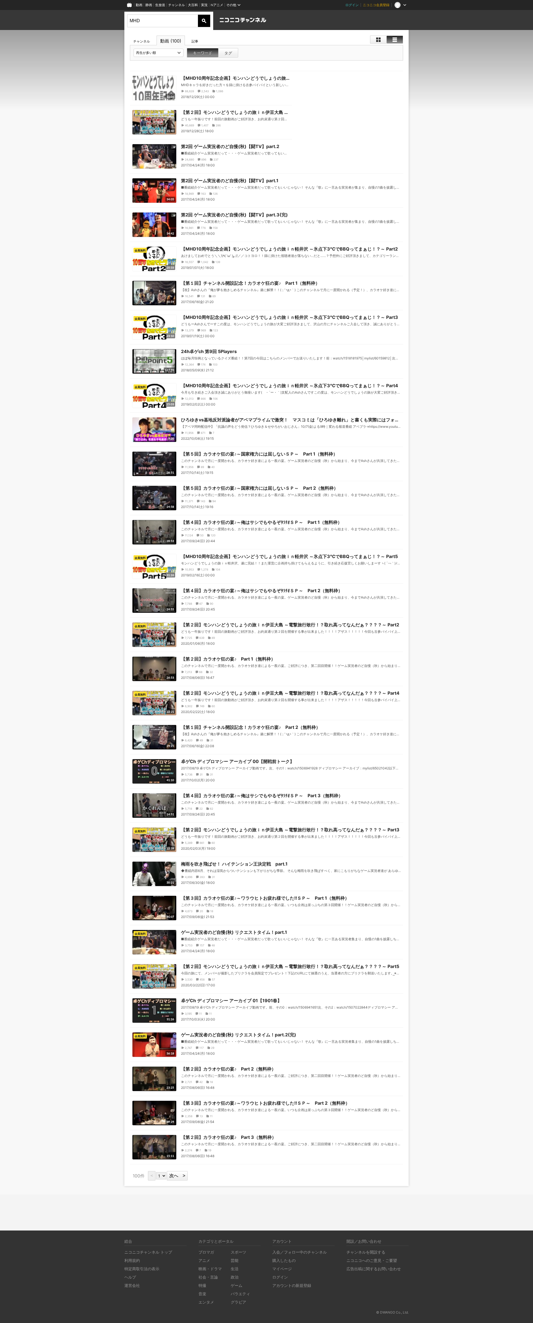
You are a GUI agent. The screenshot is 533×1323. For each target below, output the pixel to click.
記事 (195, 41)
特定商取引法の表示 (141, 1268)
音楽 (202, 1293)
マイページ (282, 1268)
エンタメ (206, 1302)
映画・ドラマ (210, 1268)
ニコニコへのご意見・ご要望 (371, 1260)
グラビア (238, 1302)
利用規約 (132, 1260)
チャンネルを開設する (365, 1252)
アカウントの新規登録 (291, 1285)
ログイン (352, 5)
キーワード (202, 53)
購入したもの (284, 1260)
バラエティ (240, 1293)
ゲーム (236, 1285)
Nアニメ (217, 5)
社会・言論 (208, 1277)
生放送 (160, 5)
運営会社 (132, 1285)
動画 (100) (170, 41)
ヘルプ (130, 1277)
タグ (228, 53)
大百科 (193, 5)
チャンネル (176, 5)
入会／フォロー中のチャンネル (299, 1252)
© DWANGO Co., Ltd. (392, 1312)
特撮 (202, 1285)
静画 (148, 5)
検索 (204, 21)
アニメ (204, 1260)
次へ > (177, 1175)
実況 (204, 5)
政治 (234, 1277)
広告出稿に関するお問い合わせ (373, 1268)
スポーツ (238, 1252)
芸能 (234, 1260)
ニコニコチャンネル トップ (148, 1252)
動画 (139, 5)
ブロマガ (206, 1252)
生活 (234, 1268)
